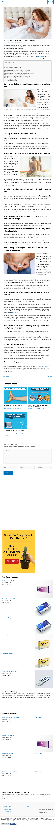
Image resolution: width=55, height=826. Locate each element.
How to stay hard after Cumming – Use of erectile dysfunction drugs (19, 71)
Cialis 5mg (44, 366)
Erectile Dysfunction (17, 42)
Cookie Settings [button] (5, 823)
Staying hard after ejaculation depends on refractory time (17, 65)
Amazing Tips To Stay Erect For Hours (13, 406)
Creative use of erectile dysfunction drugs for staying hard (17, 70)
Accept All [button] (13, 823)
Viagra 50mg (41, 56)
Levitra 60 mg (28, 207)
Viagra (12, 312)
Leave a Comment (8, 42)
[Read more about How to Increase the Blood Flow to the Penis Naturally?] (39, 395)
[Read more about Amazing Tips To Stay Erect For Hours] (15, 395)
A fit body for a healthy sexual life (13, 79)
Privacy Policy (8, 808)
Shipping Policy (7, 809)
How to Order (27, 808)
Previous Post (5, 376)
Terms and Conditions (8, 806)
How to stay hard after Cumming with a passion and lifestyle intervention (20, 77)
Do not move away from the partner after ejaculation (16, 68)
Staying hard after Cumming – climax (13, 67)
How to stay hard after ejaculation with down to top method (17, 76)
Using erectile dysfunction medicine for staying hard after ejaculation (19, 73)
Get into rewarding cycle (12, 80)
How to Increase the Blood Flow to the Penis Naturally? (39, 406)
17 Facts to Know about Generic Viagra (14, 431)
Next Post (50, 376)
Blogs (27, 806)
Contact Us (8, 811)
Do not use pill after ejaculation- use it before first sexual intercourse (19, 74)
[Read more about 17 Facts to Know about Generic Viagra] (15, 420)
